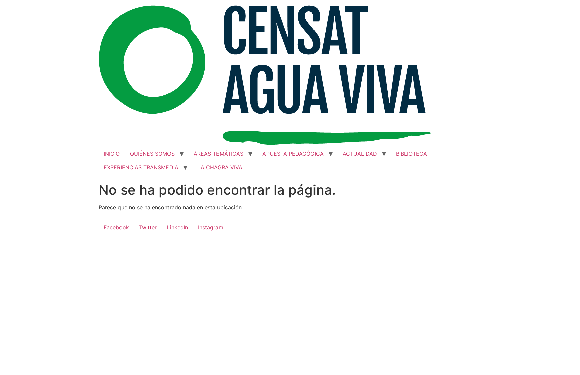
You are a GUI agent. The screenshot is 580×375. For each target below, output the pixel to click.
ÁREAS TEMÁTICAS (218, 153)
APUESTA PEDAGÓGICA (293, 153)
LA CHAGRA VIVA (219, 167)
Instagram (210, 227)
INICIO (112, 153)
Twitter (148, 227)
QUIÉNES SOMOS (152, 153)
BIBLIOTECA (411, 153)
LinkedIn (177, 227)
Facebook (116, 227)
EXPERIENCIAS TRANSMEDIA (141, 167)
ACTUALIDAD (360, 153)
